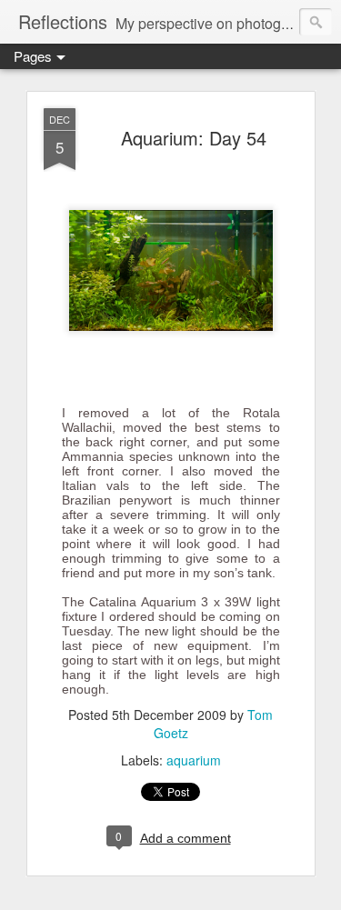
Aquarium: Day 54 (193, 138)
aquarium (193, 760)
